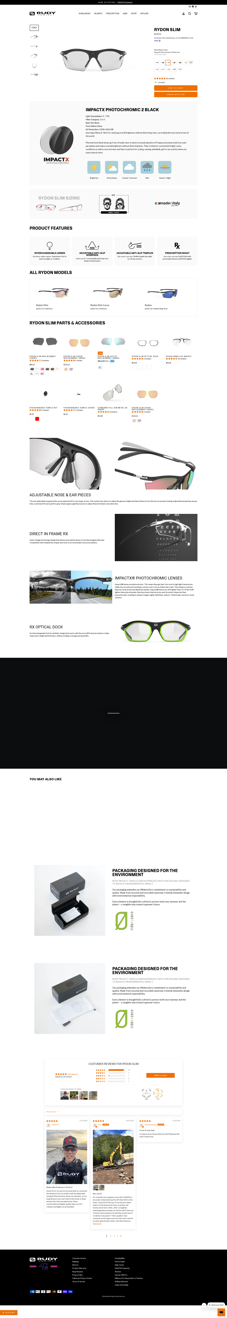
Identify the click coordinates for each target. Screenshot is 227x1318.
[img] (52, 1121)
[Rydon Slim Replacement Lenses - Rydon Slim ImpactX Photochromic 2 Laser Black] (32, 374)
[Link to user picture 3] (102, 1187)
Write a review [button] (160, 1075)
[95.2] (158, 1093)
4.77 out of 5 (73, 1074)
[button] (160, 78)
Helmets (98, 13)
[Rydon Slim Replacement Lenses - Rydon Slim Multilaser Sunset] (42, 369)
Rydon (148, 305)
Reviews (118, 1272)
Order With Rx (176, 94)
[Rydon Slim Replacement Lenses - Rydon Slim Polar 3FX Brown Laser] (52, 369)
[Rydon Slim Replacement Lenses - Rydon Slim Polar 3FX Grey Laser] (47, 369)
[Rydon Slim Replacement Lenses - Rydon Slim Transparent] (37, 369)
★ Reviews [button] (8, 1313)
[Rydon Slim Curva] (113, 292)
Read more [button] (97, 1223)
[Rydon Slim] (59, 292)
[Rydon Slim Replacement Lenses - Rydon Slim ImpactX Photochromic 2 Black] (57, 369)
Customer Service (79, 1258)
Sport (134, 13)
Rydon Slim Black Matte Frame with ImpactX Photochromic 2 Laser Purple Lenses (179, 69)
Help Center (119, 1265)
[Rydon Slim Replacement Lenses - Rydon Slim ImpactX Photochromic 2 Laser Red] (37, 374)
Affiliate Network (121, 1282)
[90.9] (146, 1093)
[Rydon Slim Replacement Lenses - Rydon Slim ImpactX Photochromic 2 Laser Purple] (42, 374)
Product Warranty (79, 1268)
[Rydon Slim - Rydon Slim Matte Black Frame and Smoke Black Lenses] (37, 829)
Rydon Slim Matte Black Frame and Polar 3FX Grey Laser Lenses (173, 62)
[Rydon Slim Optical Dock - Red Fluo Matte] (150, 367)
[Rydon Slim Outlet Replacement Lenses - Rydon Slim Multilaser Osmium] (100, 367)
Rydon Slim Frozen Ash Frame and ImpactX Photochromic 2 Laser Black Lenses (185, 62)
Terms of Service (78, 1282)
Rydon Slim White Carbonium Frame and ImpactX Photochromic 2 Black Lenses (190, 62)
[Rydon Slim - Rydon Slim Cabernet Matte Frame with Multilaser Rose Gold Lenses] (47, 834)
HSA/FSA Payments (122, 1268)
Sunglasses (84, 13)
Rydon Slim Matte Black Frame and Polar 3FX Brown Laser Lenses (179, 62)
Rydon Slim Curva (99, 305)
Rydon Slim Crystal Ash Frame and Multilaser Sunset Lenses (156, 62)
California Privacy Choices (82, 1278)
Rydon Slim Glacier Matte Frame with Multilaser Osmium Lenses (162, 69)
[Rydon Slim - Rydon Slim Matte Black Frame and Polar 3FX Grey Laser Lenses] (47, 829)
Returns (75, 1265)
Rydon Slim (42, 305)
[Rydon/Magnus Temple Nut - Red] (37, 419)
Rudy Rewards (77, 1272)
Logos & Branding (121, 1285)
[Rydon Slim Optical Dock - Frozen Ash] (139, 367)
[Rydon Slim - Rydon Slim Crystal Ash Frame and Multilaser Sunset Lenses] (32, 829)
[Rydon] (168, 292)
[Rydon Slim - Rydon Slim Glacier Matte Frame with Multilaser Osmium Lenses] (37, 834)
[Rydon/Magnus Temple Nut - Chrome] (32, 419)
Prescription (112, 13)
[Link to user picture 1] (66, 1157)
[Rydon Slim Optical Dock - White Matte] (134, 367)
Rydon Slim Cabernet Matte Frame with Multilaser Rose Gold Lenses (173, 69)
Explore (144, 13)
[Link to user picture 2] (95, 1187)
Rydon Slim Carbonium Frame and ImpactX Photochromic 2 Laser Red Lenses (156, 69)
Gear (125, 13)
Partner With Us (121, 1275)
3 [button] (114, 1236)
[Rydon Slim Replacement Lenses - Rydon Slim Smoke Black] (32, 369)
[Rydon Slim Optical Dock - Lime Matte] (144, 367)
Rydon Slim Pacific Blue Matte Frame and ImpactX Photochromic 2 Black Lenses (168, 69)
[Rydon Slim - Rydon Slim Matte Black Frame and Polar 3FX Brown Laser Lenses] (52, 829)
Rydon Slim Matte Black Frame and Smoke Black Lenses (162, 62)
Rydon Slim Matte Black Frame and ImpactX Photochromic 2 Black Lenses (168, 62)
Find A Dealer (120, 1262)
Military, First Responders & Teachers (129, 1278)
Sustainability (120, 1258)
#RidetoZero (146, 889)
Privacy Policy (77, 1275)
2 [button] (110, 1236)
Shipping (75, 1262)
